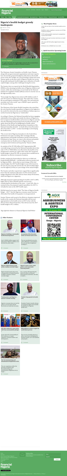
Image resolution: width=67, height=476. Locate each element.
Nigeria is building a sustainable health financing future (10, 234)
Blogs (10, 17)
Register (46, 9)
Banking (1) (45, 59)
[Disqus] (20, 395)
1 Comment (5, 248)
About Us (28, 9)
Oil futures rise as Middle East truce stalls (51, 45)
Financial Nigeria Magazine (53, 165)
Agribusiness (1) (46, 57)
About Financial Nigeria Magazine (7, 456)
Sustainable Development (23, 17)
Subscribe (38, 9)
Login (42, 9)
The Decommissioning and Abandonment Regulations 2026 (10, 360)
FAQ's (2, 461)
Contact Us (3, 460)
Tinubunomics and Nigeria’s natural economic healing (8, 297)
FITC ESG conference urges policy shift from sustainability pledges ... (10, 330)
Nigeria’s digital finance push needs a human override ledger (9, 266)
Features (14, 17)
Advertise (33, 9)
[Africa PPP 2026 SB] (53, 124)
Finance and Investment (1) (49, 63)
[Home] (7, 14)
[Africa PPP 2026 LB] (33, 6)
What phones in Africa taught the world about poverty (30, 329)
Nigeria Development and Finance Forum (9, 457)
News (6, 17)
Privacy (43, 473)
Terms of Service (37, 473)
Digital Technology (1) (48, 61)
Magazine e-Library (43, 17)
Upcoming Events (34, 17)
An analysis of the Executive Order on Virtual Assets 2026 (29, 234)
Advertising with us (5, 458)
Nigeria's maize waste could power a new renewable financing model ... (28, 267)
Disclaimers (3, 474)
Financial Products (53, 17)
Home (2, 17)
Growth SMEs (61, 17)
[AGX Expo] (53, 241)
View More (64, 181)
